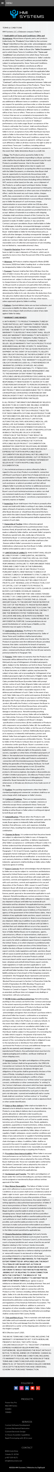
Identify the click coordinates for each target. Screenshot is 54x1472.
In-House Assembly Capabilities (17, 1435)
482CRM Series (11, 1406)
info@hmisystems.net (13, 1461)
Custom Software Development (17, 1425)
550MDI (8, 1409)
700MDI (8, 1412)
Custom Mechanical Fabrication (17, 1428)
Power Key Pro (11, 1402)
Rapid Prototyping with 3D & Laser (18, 1438)
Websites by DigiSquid (36, 1467)
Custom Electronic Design (15, 1431)
